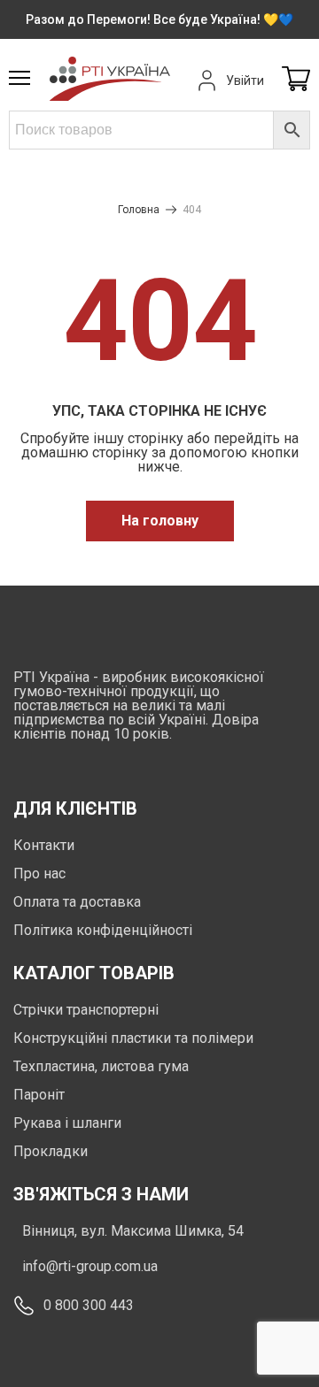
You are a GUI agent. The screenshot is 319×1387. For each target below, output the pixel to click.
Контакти (43, 845)
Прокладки (50, 1151)
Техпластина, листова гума (101, 1066)
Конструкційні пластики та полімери (133, 1038)
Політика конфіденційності (102, 930)
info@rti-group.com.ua (90, 1267)
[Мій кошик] (296, 80)
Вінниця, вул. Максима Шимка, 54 (133, 1231)
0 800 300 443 (88, 1305)
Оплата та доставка (77, 901)
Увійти (245, 80)
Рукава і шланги (67, 1123)
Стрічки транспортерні (86, 1009)
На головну (159, 520)
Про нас (39, 873)
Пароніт (39, 1094)
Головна (139, 209)
